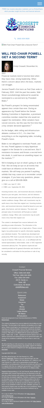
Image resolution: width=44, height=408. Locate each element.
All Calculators (22, 316)
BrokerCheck (5, 320)
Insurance (22, 302)
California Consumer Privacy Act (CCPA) (18, 345)
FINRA (8, 358)
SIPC (12, 358)
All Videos (22, 313)
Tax (22, 304)
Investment (22, 297)
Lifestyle (22, 309)
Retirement (22, 295)
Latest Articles (22, 311)
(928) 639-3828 (23, 38)
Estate (22, 300)
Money (22, 307)
